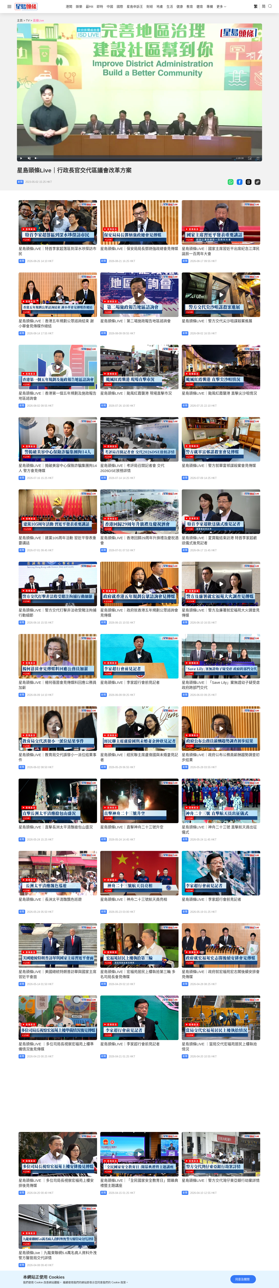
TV (28, 20)
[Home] (26, 6)
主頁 (20, 20)
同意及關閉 (242, 1279)
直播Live (38, 20)
